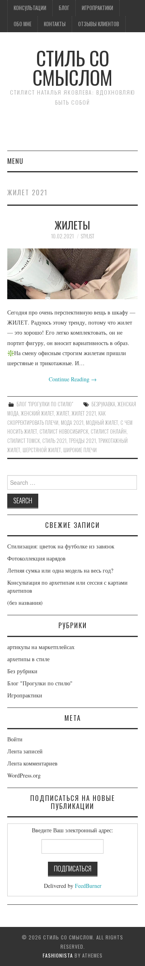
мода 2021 (72, 422)
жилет (62, 413)
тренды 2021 (82, 441)
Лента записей (25, 751)
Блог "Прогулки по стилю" (45, 404)
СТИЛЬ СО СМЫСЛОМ (72, 67)
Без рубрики (22, 671)
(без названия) (25, 602)
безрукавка (103, 404)
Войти (15, 739)
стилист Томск (23, 441)
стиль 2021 (54, 441)
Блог (64, 8)
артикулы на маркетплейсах (41, 647)
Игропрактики (97, 8)
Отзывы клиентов (98, 24)
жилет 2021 (84, 413)
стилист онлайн (108, 431)
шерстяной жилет (42, 450)
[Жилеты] (72, 274)
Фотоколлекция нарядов (36, 558)
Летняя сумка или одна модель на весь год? (60, 570)
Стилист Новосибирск (63, 431)
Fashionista (58, 955)
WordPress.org (24, 775)
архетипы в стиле (28, 659)
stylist (87, 236)
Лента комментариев (32, 763)
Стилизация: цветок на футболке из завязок (60, 546)
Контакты (55, 24)
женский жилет (37, 413)
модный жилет (102, 422)
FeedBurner (88, 885)
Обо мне (22, 24)
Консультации (30, 8)
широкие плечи (80, 450)
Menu (15, 161)
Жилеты (72, 224)
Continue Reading (73, 379)
